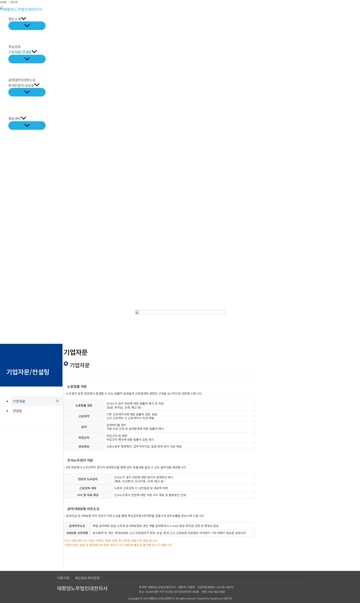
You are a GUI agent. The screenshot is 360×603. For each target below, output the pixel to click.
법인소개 (14, 18)
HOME (3, 2)
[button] (23, 19)
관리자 (14, 2)
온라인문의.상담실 (21, 85)
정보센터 (14, 118)
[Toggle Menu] (27, 25)
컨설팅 (17, 410)
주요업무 (14, 46)
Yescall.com (216, 598)
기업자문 (19, 401)
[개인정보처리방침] (87, 577)
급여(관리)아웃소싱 (21, 79)
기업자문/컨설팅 (19, 51)
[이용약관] (63, 577)
